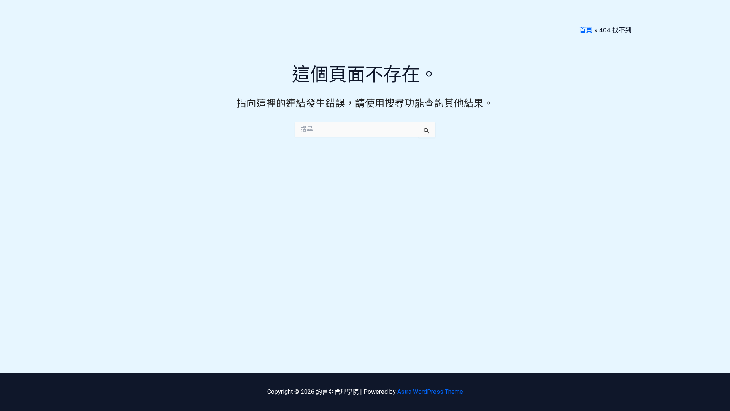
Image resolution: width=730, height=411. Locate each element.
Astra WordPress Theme (430, 391)
